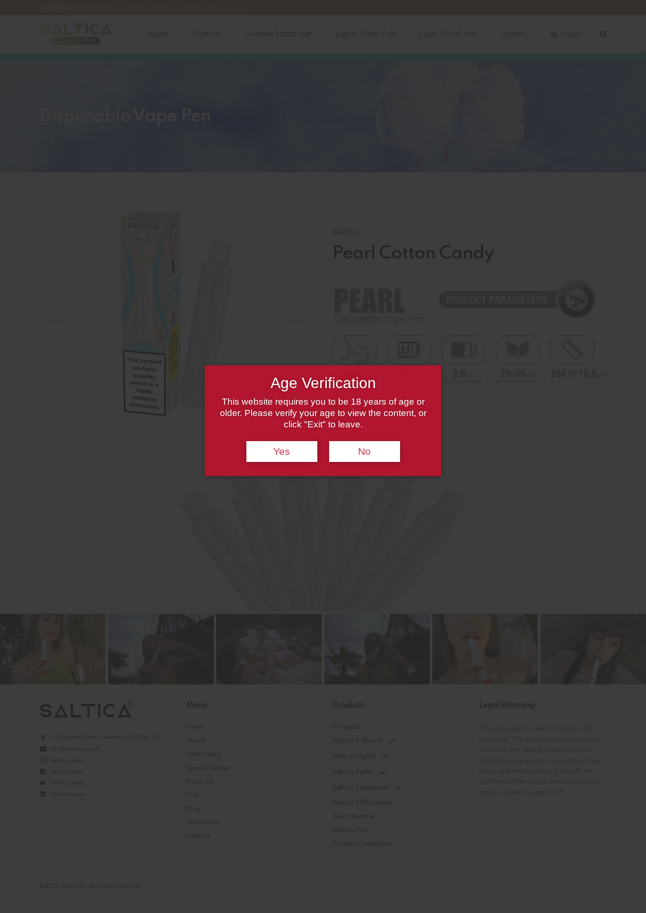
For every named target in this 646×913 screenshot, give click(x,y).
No (364, 451)
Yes (281, 451)
